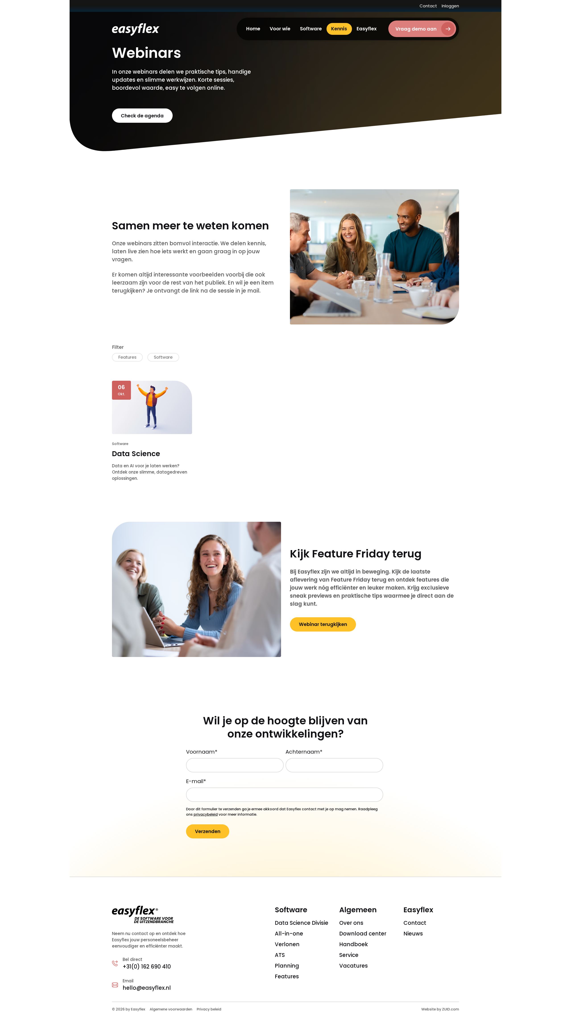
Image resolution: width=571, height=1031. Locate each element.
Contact (428, 6)
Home (253, 28)
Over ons (351, 923)
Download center (362, 933)
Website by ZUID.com (440, 1009)
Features (287, 976)
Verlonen (287, 944)
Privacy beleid (209, 1009)
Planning (287, 965)
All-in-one (289, 933)
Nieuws (413, 933)
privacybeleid (206, 814)
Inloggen (450, 6)
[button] (280, 29)
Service (348, 955)
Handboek (353, 944)
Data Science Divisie (301, 923)
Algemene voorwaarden (171, 1009)
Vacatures (353, 965)
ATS (280, 955)
